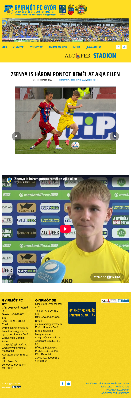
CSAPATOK (18, 47)
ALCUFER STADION (58, 47)
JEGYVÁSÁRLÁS (94, 47)
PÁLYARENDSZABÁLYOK (117, 390)
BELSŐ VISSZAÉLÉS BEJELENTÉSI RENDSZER (107, 384)
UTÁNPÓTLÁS (122, 387)
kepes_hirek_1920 (78, 80)
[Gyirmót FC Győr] (47, 10)
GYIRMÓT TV (36, 47)
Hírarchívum (63, 80)
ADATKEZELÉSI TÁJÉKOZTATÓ (115, 393)
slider (89, 80)
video (95, 80)
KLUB (4, 47)
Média (76, 47)
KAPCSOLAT (107, 387)
